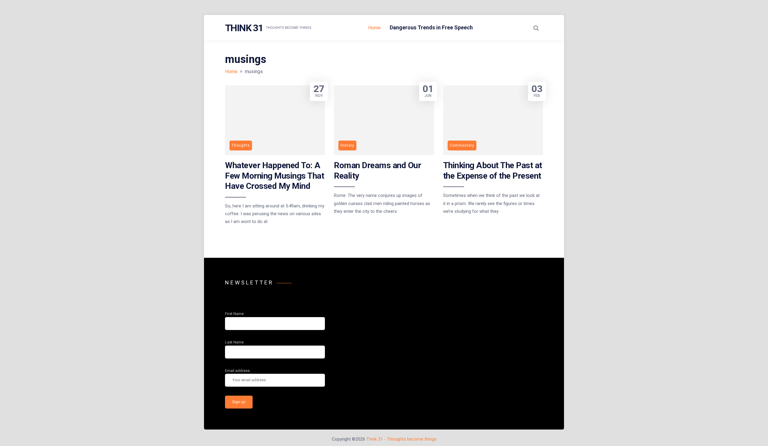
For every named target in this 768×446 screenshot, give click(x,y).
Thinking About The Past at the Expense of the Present (492, 170)
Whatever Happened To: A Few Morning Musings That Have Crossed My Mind (274, 175)
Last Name (234, 342)
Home (374, 28)
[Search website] (536, 28)
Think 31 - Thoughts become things (401, 439)
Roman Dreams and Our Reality (377, 170)
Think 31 (244, 28)
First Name (234, 313)
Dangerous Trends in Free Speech (431, 27)
